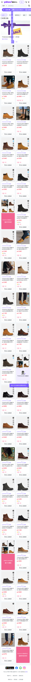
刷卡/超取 (12, 32)
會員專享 (12, 35)
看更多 (12, 42)
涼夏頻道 (12, 26)
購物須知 (21, 675)
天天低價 (12, 23)
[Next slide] (14, 51)
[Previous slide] (2, 51)
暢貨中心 (12, 16)
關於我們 (15, 675)
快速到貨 (12, 19)
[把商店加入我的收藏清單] (28, 382)
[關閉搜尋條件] (6, 5)
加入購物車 (9, 72)
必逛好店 (12, 29)
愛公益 (12, 39)
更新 (26, 671)
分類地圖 (21, 679)
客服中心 (9, 675)
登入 (22, 2)
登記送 (12, 13)
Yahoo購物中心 (10, 2)
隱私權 (15, 679)
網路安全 (10, 679)
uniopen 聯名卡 (19, 10)
